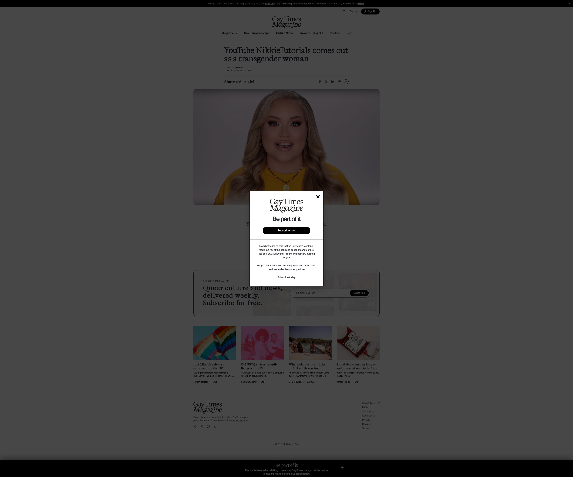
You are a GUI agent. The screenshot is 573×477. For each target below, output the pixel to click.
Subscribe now (286, 230)
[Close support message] (318, 197)
